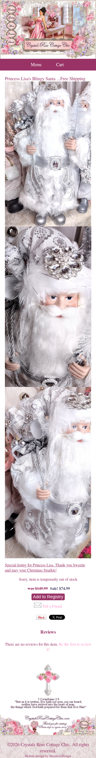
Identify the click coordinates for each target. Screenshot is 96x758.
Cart (60, 64)
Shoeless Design (60, 756)
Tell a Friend (52, 606)
